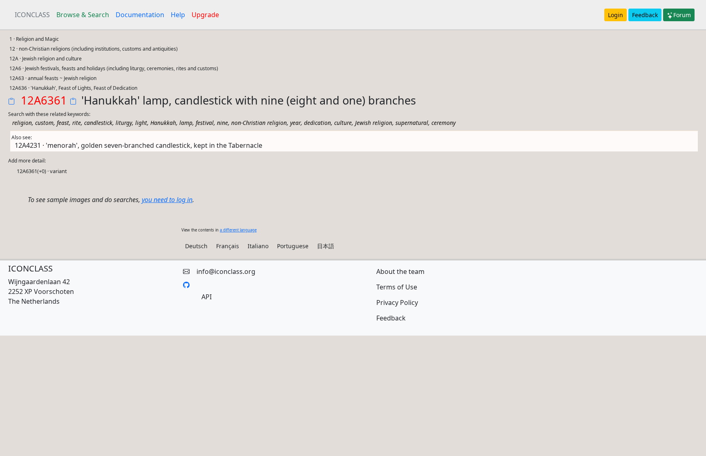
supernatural (411, 123)
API (206, 296)
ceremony (443, 123)
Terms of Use (396, 286)
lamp (185, 123)
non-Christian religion (259, 123)
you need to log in (167, 199)
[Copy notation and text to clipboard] (75, 102)
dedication (317, 123)
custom (44, 123)
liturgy (124, 123)
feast (63, 123)
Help (178, 14)
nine (222, 123)
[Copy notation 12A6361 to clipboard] (13, 102)
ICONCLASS (32, 14)
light (141, 123)
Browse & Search (82, 14)
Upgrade (205, 14)
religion (22, 123)
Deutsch (196, 246)
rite (76, 123)
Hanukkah (163, 123)
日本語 (325, 246)
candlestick (98, 123)
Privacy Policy (397, 302)
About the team (400, 271)
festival (205, 123)
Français (227, 246)
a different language (238, 230)
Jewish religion (373, 123)
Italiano (258, 246)
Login (615, 15)
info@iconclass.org (226, 271)
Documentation (140, 14)
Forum (682, 15)
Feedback (645, 15)
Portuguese (292, 246)
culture (343, 123)
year (295, 123)
